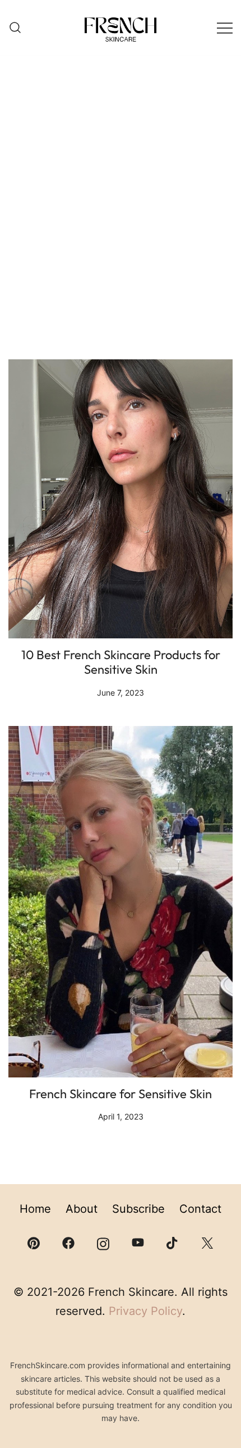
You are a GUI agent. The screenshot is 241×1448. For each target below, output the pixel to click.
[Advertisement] (120, 216)
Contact (200, 1209)
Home (35, 1209)
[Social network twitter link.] (207, 1242)
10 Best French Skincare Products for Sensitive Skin (120, 662)
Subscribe (138, 1209)
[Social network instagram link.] (103, 1242)
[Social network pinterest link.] (33, 1242)
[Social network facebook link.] (68, 1242)
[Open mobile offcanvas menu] (225, 28)
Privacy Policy (145, 1311)
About (82, 1209)
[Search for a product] (15, 28)
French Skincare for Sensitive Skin (120, 1094)
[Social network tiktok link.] (172, 1242)
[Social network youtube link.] (138, 1242)
